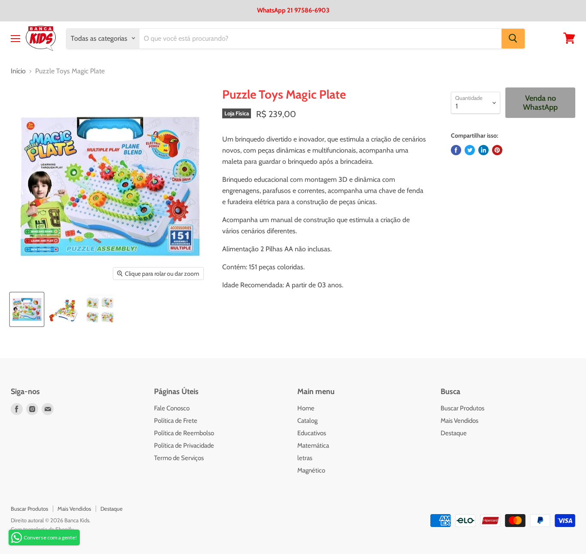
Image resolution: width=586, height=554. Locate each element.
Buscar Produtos (462, 408)
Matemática (313, 445)
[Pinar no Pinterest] (497, 150)
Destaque (454, 433)
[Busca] (513, 38)
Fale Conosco (172, 408)
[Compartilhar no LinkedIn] (483, 150)
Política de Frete (175, 421)
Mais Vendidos (459, 421)
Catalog (307, 421)
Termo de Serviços (179, 458)
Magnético (311, 470)
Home (305, 408)
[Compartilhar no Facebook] (456, 150)
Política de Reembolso (184, 433)
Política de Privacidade (184, 445)
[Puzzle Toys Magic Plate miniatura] (27, 309)
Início (18, 71)
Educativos (311, 433)
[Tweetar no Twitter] (470, 150)
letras (304, 458)
